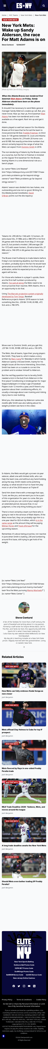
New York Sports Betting (24, 962)
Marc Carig (16, 359)
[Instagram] (24, 986)
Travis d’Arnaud (25, 526)
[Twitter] (19, 986)
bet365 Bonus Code (34, 975)
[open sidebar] (5, 5)
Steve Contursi (8, 45)
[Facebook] (14, 986)
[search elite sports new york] (43, 5)
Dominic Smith (28, 147)
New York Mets (26, 15)
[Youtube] (29, 986)
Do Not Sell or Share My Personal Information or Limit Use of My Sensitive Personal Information (24, 1005)
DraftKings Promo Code (24, 971)
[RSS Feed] (34, 986)
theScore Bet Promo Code (24, 965)
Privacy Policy (7, 999)
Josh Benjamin (7, 697)
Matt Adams (16, 99)
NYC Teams (13, 15)
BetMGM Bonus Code (14, 975)
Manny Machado (34, 590)
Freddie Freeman (30, 133)
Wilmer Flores (8, 526)
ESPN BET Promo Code (24, 968)
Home (4, 15)
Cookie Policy (41, 999)
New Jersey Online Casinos (24, 978)
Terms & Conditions (24, 999)
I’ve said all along (16, 283)
